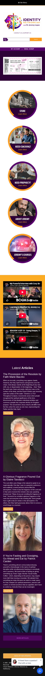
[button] (7, 65)
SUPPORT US (27, 33)
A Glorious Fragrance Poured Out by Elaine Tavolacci (21, 478)
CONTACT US (18, 33)
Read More (8, 413)
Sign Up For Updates (22, 656)
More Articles (22, 638)
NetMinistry (6, 669)
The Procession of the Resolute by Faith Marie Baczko (22, 375)
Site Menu (23, 2)
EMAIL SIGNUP (29, 49)
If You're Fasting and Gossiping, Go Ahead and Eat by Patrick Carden (20, 558)
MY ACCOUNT (15, 49)
